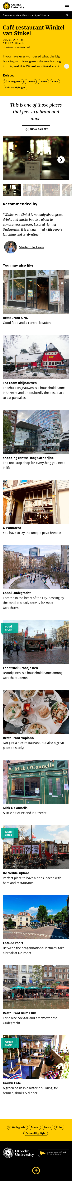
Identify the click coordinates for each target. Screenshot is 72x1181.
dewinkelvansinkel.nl (16, 47)
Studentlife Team (31, 247)
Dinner (31, 81)
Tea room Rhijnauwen (20, 383)
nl (67, 15)
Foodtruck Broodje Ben (20, 668)
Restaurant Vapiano (18, 738)
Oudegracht (15, 81)
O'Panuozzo (12, 528)
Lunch (43, 81)
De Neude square (16, 873)
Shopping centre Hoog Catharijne (28, 458)
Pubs (55, 81)
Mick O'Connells (15, 808)
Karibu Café (12, 1083)
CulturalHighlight (15, 87)
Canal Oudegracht (17, 593)
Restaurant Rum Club (19, 1013)
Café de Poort (13, 943)
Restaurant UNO (15, 318)
